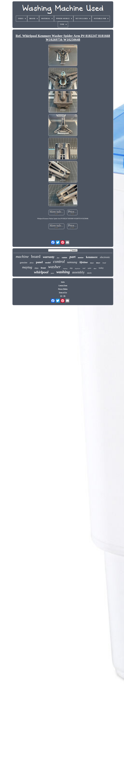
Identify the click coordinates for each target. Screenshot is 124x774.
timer (98, 263)
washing (63, 272)
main (52, 273)
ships (36, 268)
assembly (78, 272)
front (43, 268)
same (64, 257)
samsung (72, 262)
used (84, 268)
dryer (92, 263)
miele (89, 273)
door (95, 268)
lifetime (84, 262)
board (35, 256)
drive (32, 263)
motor (81, 257)
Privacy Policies (63, 289)
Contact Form (62, 285)
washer (54, 266)
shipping (65, 268)
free (58, 258)
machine (22, 256)
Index (63, 282)
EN (61, 296)
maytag (27, 267)
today (101, 268)
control (59, 261)
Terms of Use (63, 292)
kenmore (91, 257)
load (104, 263)
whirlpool (41, 272)
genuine (23, 262)
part (72, 257)
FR (64, 296)
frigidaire (77, 268)
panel (39, 262)
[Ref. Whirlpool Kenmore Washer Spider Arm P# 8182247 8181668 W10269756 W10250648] (63, 55)
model (48, 262)
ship (71, 268)
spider (89, 268)
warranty (48, 257)
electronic (105, 257)
